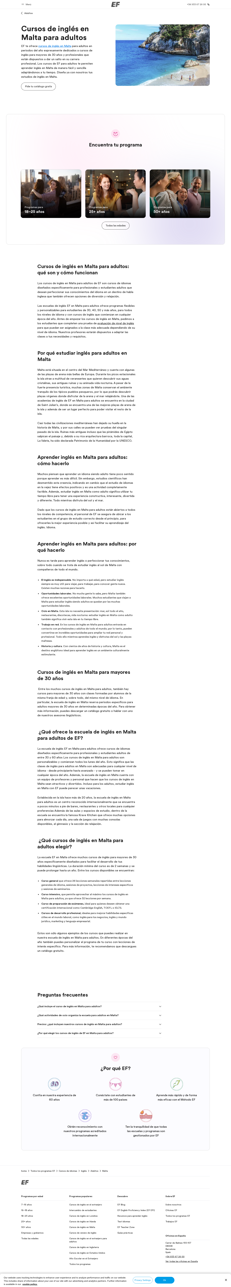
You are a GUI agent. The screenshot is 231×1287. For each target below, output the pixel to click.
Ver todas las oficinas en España (181, 1261)
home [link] (24, 1171)
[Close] (226, 1280)
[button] (27, 4)
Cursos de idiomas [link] (68, 1171)
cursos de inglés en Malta (54, 46)
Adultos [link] (94, 1171)
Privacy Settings (143, 1280)
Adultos (28, 13)
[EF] (115, 4)
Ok (164, 1280)
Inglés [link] (84, 1171)
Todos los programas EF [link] (42, 1171)
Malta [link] (105, 1171)
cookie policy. (29, 1284)
